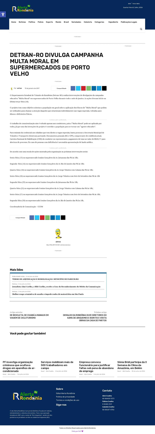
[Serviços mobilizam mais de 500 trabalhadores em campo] (58, 347)
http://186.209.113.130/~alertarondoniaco (58, 245)
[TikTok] (64, 410)
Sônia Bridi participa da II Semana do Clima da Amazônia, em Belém (132, 365)
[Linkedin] (94, 88)
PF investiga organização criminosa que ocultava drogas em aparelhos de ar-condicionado (19, 367)
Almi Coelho (11, 374)
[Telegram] (99, 88)
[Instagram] (61, 410)
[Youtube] (67, 410)
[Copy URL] (104, 88)
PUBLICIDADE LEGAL (18, 276)
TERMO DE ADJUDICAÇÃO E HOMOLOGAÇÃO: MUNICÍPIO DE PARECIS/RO (45, 279)
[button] (3, 14)
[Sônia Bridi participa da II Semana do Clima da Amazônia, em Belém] (134, 347)
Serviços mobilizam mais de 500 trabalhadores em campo (57, 365)
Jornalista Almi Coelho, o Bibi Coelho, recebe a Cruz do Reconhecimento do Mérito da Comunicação (56, 286)
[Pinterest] (83, 88)
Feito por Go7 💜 (77, 431)
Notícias (14, 284)
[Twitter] (78, 88)
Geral (4, 374)
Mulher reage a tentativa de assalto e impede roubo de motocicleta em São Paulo (48, 294)
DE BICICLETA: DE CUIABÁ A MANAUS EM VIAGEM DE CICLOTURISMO (29, 316)
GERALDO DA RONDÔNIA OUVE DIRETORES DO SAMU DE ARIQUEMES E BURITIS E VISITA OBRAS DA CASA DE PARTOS (85, 318)
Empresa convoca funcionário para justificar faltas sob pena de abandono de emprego (96, 367)
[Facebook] (73, 88)
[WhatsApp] (88, 88)
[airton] (12, 88)
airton (19, 88)
